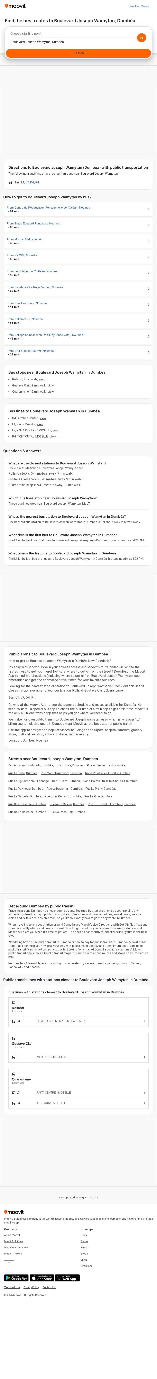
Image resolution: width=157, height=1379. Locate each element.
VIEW (42, 379)
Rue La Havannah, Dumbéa (64, 788)
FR (9, 1263)
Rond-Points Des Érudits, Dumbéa (107, 773)
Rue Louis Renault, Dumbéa (63, 796)
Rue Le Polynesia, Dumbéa (25, 788)
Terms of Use (12, 1287)
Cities (84, 1259)
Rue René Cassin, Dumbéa (67, 804)
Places (84, 1241)
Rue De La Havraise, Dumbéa (27, 812)
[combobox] (78, 35)
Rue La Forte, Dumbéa (22, 773)
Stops (84, 1253)
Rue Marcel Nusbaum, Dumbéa (61, 773)
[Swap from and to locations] (141, 37)
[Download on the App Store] (41, 1277)
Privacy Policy (31, 1287)
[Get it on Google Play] (16, 1277)
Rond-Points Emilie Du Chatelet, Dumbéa (110, 781)
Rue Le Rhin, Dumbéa (98, 796)
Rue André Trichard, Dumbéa (106, 765)
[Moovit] (15, 6)
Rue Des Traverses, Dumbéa (27, 804)
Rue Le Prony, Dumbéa (100, 788)
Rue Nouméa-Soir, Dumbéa (67, 812)
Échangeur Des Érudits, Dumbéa (58, 781)
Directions (87, 1265)
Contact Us (49, 1287)
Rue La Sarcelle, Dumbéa (24, 796)
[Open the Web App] (67, 1277)
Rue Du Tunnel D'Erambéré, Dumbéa (112, 804)
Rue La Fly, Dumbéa (21, 781)
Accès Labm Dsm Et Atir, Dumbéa (30, 765)
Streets (85, 1247)
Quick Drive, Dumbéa (70, 765)
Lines (84, 1235)
